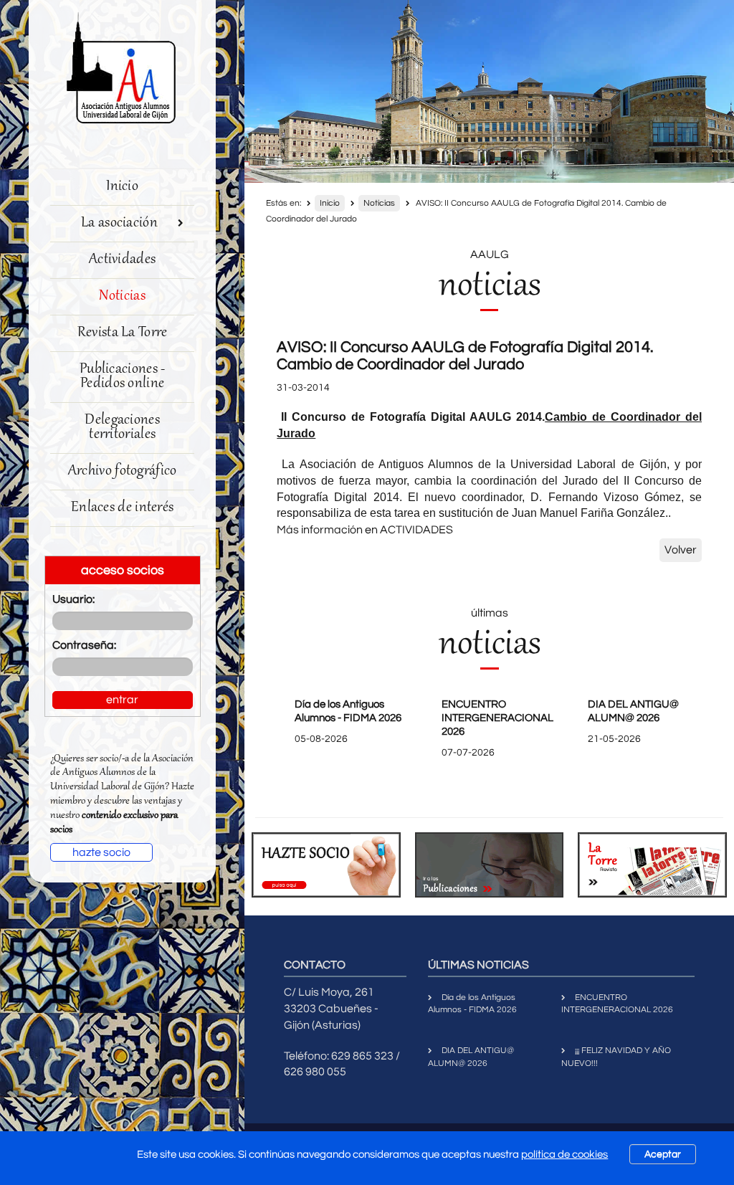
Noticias (122, 296)
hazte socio (101, 852)
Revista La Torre (122, 333)
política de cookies (564, 1154)
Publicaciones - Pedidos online (123, 377)
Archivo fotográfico (122, 471)
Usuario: (73, 599)
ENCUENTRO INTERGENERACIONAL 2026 (497, 718)
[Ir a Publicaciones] (489, 865)
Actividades (122, 260)
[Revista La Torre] (652, 865)
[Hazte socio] (326, 865)
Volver (680, 550)
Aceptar (662, 1154)
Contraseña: (84, 645)
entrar (122, 699)
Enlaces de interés (122, 508)
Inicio (122, 187)
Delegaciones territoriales (122, 427)
